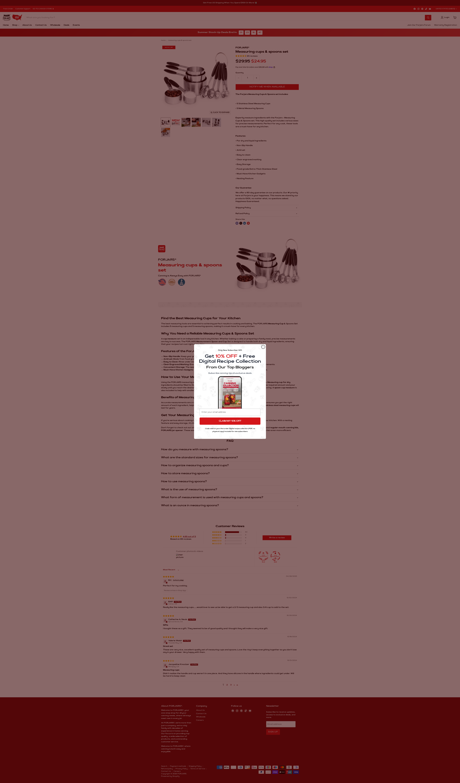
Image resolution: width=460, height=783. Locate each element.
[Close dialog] (263, 347)
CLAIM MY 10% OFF (230, 421)
